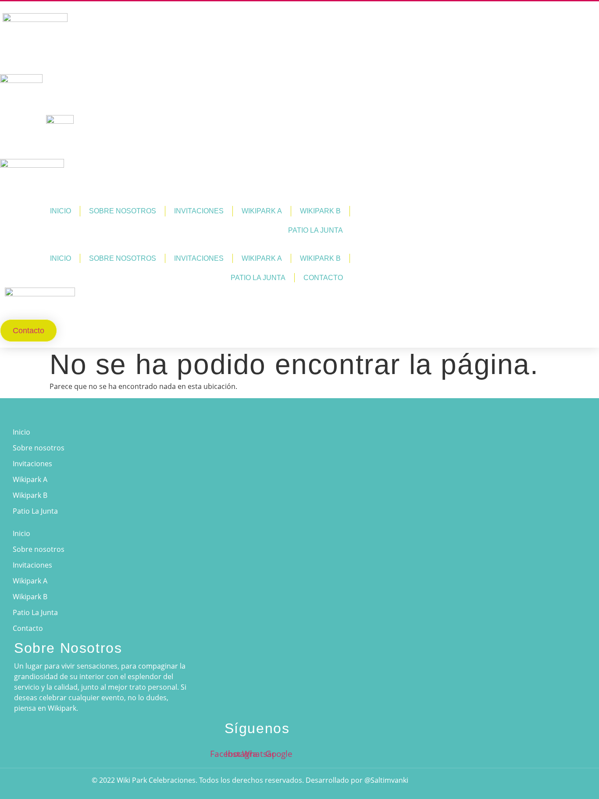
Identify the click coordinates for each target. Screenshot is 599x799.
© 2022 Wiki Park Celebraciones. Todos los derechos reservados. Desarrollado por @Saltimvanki (250, 780)
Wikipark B (320, 211)
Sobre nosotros (122, 211)
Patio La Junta (315, 230)
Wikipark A (262, 211)
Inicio (60, 211)
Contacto (323, 277)
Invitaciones (199, 211)
